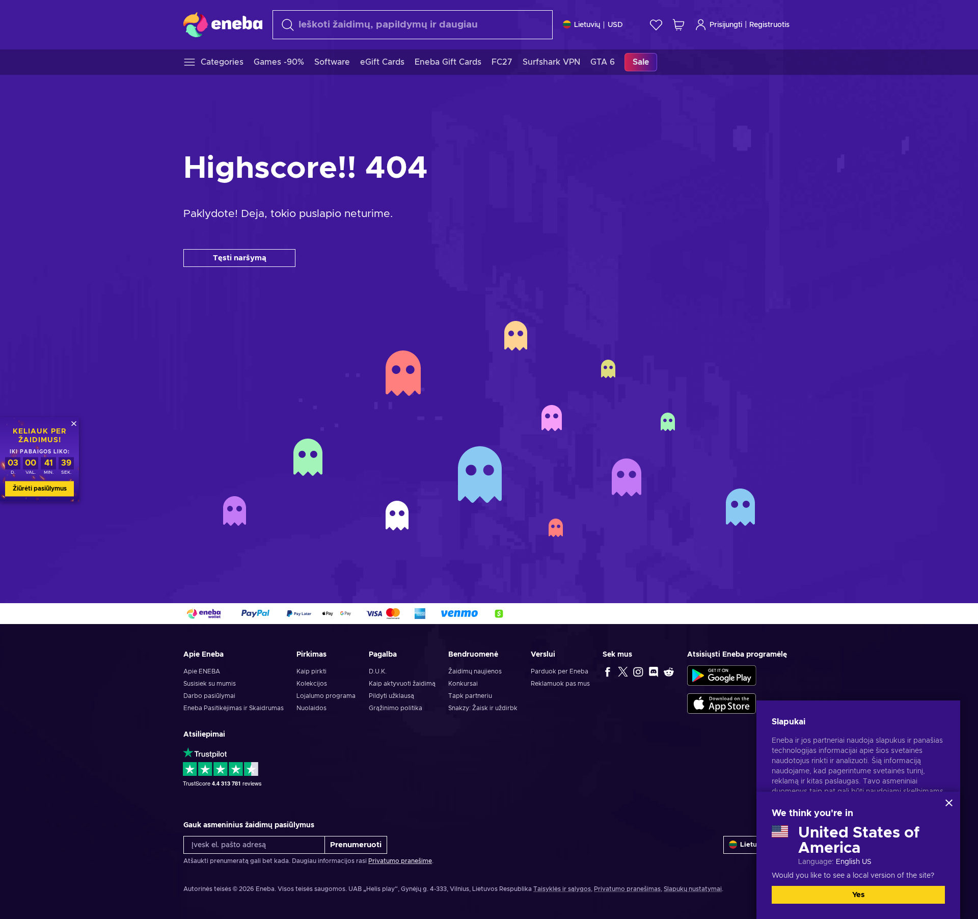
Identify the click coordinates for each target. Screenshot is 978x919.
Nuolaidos (311, 708)
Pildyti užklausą (391, 696)
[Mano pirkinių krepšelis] (678, 24)
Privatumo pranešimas (627, 889)
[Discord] (653, 671)
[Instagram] (638, 671)
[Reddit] (669, 671)
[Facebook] (608, 671)
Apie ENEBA (201, 671)
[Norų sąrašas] (656, 24)
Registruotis (769, 25)
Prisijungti (726, 25)
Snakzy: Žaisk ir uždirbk (483, 708)
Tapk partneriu (470, 696)
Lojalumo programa (326, 696)
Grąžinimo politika (395, 708)
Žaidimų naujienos (475, 671)
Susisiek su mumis (209, 684)
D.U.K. (378, 671)
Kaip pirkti (311, 671)
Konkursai (463, 684)
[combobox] (412, 25)
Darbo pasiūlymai (209, 696)
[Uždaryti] (949, 803)
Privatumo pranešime (400, 861)
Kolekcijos (311, 684)
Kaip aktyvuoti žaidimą (402, 684)
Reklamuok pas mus (560, 684)
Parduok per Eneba (559, 671)
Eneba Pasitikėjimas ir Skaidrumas (233, 708)
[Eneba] (222, 24)
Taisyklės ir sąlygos (562, 889)
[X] (623, 671)
